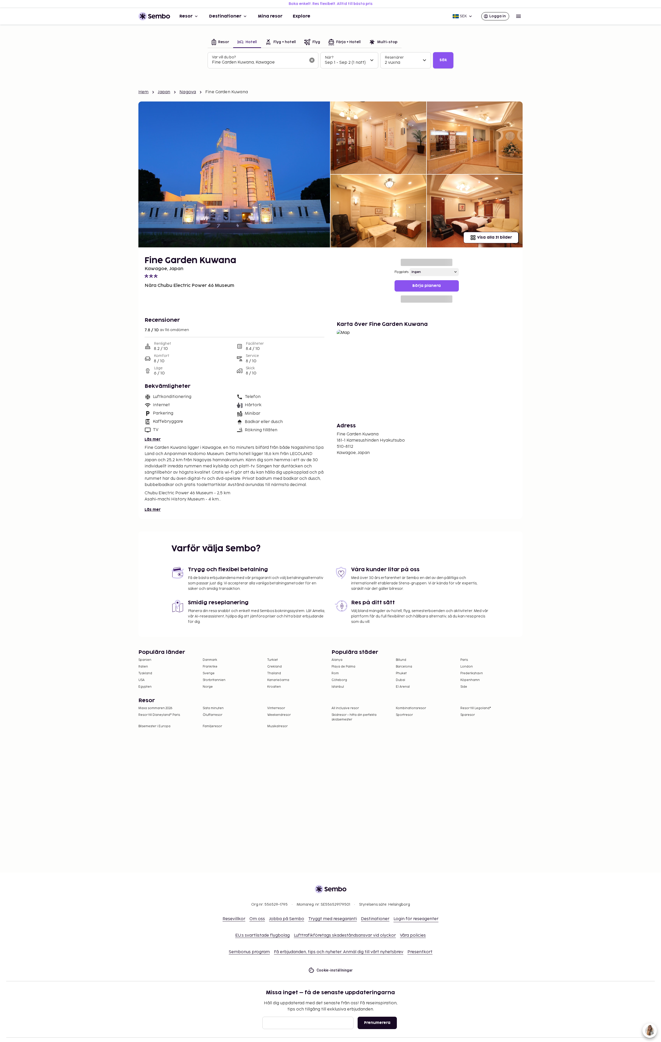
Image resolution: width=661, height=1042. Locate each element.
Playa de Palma (343, 667)
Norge (208, 687)
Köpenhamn (470, 680)
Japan (164, 92)
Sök (443, 60)
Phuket (401, 673)
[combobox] (259, 62)
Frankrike (210, 667)
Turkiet (272, 660)
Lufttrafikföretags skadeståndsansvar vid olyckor (345, 935)
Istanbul (338, 687)
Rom (335, 673)
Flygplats (401, 272)
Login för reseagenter (416, 918)
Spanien (144, 660)
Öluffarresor (212, 715)
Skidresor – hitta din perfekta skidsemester (354, 717)
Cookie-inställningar (335, 970)
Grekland (274, 667)
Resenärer (394, 57)
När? (329, 57)
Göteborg (339, 680)
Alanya (337, 660)
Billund (401, 660)
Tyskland (145, 673)
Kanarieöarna (278, 680)
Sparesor (467, 715)
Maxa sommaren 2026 (155, 708)
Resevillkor (234, 918)
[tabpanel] (330, 60)
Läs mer (153, 439)
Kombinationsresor (411, 708)
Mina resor (270, 16)
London (466, 667)
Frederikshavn (471, 673)
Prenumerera (377, 1022)
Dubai (400, 680)
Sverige (209, 673)
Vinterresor (276, 708)
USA (141, 680)
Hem (143, 92)
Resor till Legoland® (475, 708)
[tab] (220, 42)
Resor (186, 16)
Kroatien (274, 687)
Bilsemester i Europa (154, 726)
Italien (143, 667)
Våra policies (413, 935)
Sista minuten (213, 708)
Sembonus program (249, 952)
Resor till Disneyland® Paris (159, 715)
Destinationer (225, 16)
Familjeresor (212, 726)
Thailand (274, 673)
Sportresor (404, 715)
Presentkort (419, 952)
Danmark (210, 660)
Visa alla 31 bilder (494, 237)
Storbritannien (214, 680)
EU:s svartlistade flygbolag (262, 935)
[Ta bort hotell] (312, 60)
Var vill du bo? (224, 57)
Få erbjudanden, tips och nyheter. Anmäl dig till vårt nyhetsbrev (338, 952)
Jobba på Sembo (286, 918)
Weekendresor (279, 715)
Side (463, 687)
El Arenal (403, 687)
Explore (301, 16)
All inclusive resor (345, 708)
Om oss (257, 918)
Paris (464, 660)
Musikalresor (277, 726)
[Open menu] (518, 16)
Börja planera (426, 285)
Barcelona (404, 667)
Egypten (145, 687)
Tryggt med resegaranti (332, 918)
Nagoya (187, 92)
